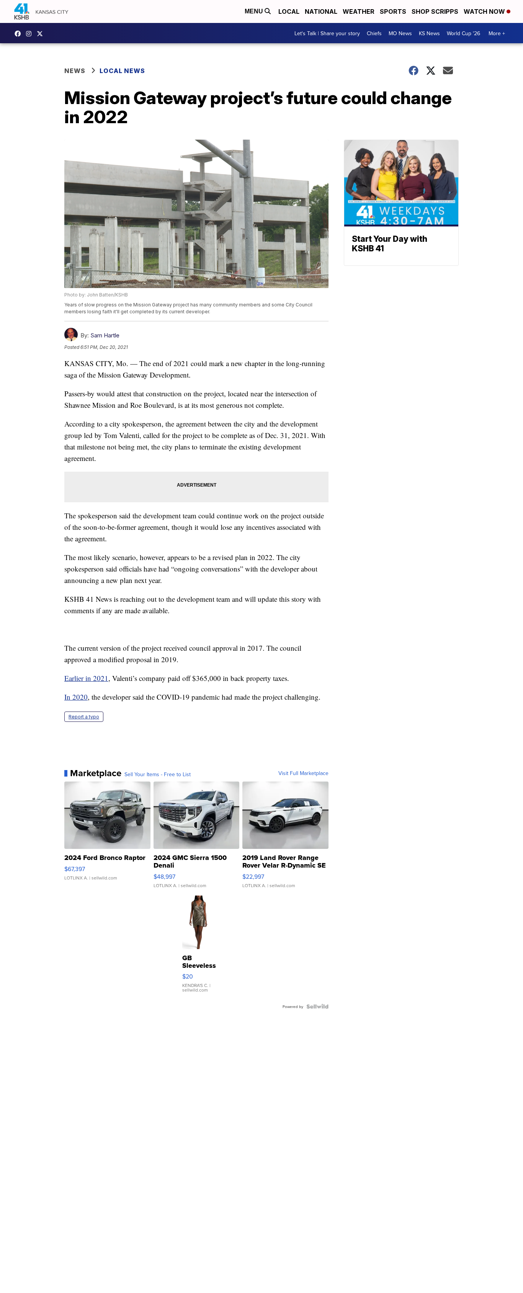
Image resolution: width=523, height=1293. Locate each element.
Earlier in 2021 (86, 678)
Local (288, 11)
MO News (400, 33)
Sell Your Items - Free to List (157, 774)
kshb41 (20, 34)
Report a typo (84, 717)
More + (497, 33)
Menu (255, 11)
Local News (122, 71)
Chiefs (374, 33)
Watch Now (485, 11)
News (74, 71)
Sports (393, 11)
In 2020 (76, 697)
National (321, 11)
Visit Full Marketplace (303, 773)
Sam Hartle (104, 335)
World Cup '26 (463, 33)
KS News (429, 33)
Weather (358, 11)
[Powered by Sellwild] (317, 1006)
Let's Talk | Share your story (327, 33)
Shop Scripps (435, 11)
